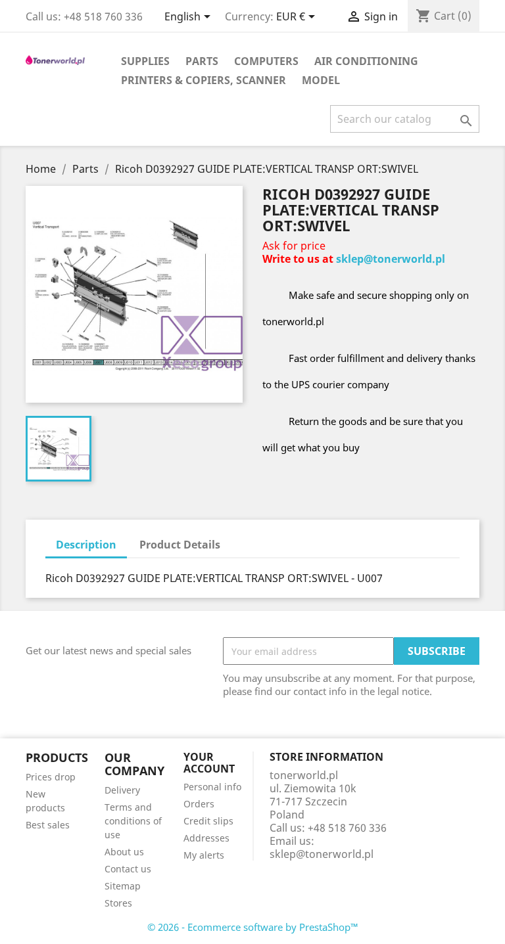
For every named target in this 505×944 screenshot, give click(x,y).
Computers (266, 61)
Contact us (128, 869)
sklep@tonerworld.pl (390, 259)
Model (321, 80)
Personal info (212, 786)
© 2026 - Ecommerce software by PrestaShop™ (252, 926)
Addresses (206, 838)
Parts (201, 61)
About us (124, 851)
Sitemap (123, 886)
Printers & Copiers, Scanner (203, 80)
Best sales (48, 825)
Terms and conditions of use (133, 821)
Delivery (122, 790)
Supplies (145, 61)
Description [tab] (86, 544)
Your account (209, 763)
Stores (118, 903)
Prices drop (51, 777)
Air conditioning (366, 61)
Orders (198, 804)
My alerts (203, 855)
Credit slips (208, 821)
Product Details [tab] (179, 544)
